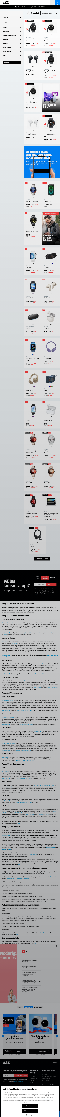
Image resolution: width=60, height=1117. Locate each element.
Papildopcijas (31, 1115)
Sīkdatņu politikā (46, 1099)
